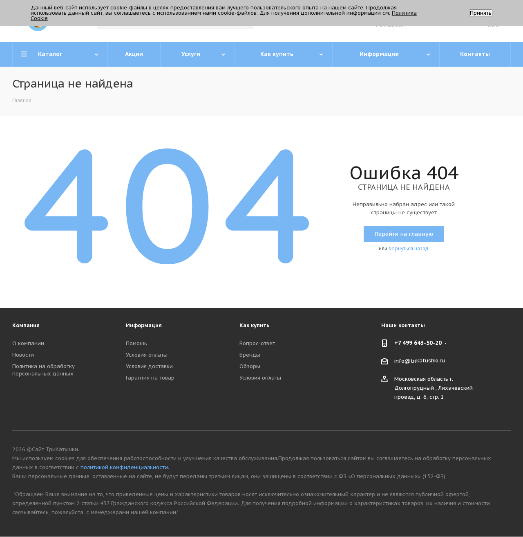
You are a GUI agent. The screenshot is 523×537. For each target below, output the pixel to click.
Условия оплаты (147, 354)
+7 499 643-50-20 (418, 342)
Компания (26, 325)
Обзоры (249, 366)
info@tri (405, 360)
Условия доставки (149, 366)
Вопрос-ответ (257, 343)
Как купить (254, 325)
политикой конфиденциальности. (124, 467)
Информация (144, 325)
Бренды (249, 354)
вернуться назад (409, 248)
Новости (23, 354)
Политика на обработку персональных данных (43, 370)
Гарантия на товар (150, 377)
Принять (481, 12)
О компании (28, 343)
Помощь (136, 343)
